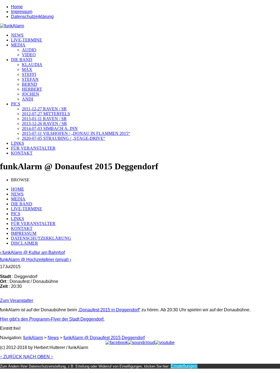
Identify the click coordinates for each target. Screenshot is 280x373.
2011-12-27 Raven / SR (44, 108)
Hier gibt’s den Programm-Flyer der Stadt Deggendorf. (52, 319)
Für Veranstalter (33, 148)
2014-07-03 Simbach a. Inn (50, 128)
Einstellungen (184, 366)
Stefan (30, 79)
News (17, 35)
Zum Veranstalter (16, 300)
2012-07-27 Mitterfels (46, 113)
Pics (15, 104)
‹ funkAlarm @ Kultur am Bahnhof (32, 252)
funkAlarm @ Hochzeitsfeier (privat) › (35, 259)
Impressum (21, 11)
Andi (27, 99)
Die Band (21, 59)
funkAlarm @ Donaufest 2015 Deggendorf (104, 337)
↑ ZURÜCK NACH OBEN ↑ (26, 356)
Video (29, 54)
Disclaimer (24, 243)
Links (17, 143)
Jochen (30, 94)
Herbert (32, 89)
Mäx (27, 69)
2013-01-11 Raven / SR (44, 118)
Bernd (29, 84)
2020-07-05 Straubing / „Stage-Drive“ (63, 138)
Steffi (29, 74)
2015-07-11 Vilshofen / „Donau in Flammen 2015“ (76, 133)
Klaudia (32, 64)
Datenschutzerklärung (32, 16)
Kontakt (22, 153)
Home (17, 6)
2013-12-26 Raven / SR (44, 123)
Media (18, 45)
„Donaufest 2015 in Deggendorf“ (109, 309)
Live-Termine (26, 40)
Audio (29, 50)
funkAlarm (33, 337)
